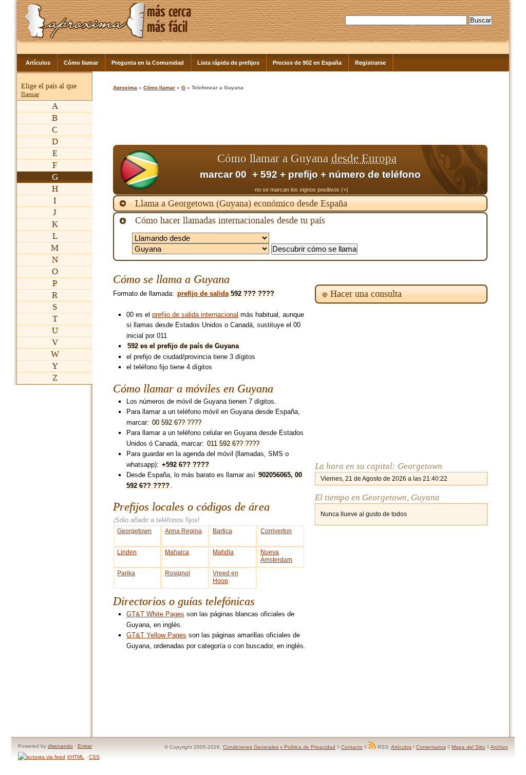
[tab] (300, 203)
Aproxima (125, 87)
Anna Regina (183, 531)
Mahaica (177, 552)
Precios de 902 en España (307, 63)
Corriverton (276, 531)
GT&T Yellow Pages (156, 635)
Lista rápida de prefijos (228, 63)
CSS (94, 757)
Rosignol (177, 573)
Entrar (85, 746)
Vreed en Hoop (225, 577)
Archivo (499, 747)
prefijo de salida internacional (195, 314)
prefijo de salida (203, 293)
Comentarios (431, 747)
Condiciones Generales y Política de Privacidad (279, 747)
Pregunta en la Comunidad (147, 63)
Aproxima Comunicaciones (85, 20)
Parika (126, 573)
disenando (60, 746)
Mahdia (223, 552)
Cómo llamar (81, 63)
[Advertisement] (300, 119)
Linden (127, 552)
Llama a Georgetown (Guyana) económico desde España (241, 203)
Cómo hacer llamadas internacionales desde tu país (230, 220)
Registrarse (370, 63)
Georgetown (134, 531)
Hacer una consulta (366, 294)
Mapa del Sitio (468, 747)
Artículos (38, 63)
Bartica (222, 531)
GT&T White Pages (155, 614)
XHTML (75, 757)
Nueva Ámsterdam (276, 556)
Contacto (352, 747)
